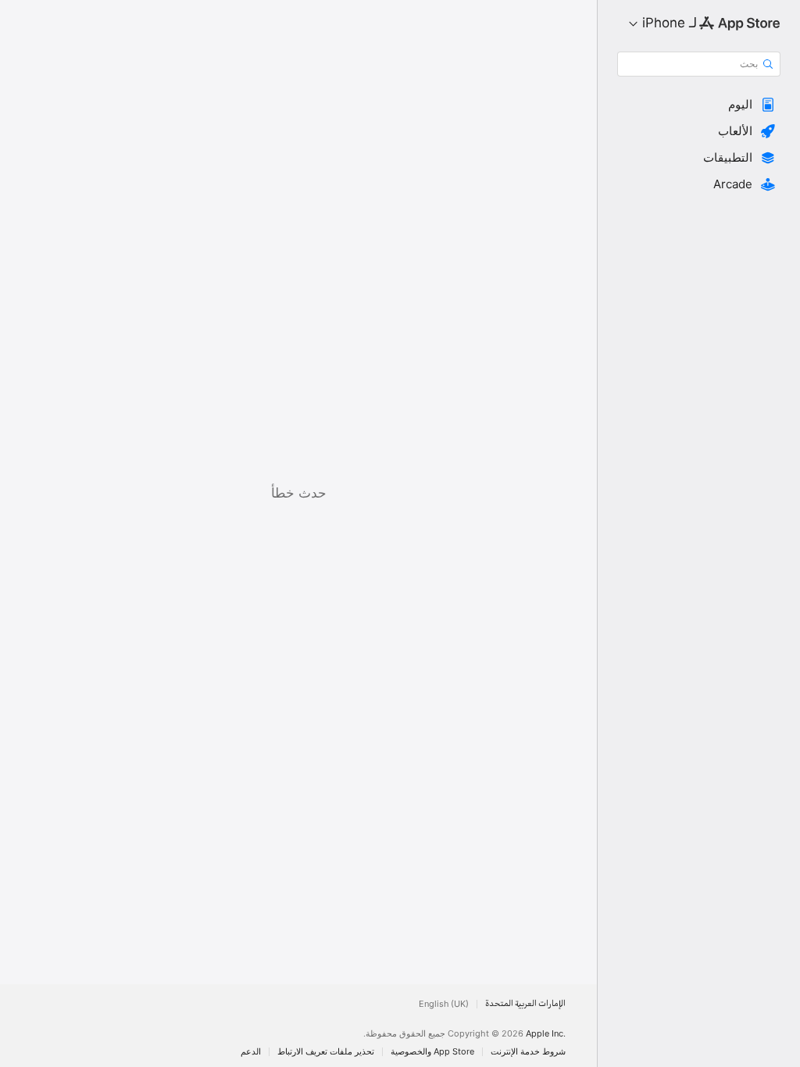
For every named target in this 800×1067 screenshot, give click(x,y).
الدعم (251, 1051)
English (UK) (444, 1004)
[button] (699, 104)
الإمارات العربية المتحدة (525, 1004)
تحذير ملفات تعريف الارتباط (325, 1051)
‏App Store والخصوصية (432, 1051)
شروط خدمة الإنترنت (528, 1051)
